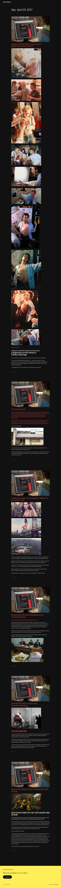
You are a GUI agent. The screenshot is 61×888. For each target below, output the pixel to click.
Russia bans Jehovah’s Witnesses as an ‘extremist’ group (27, 616)
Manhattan (17, 566)
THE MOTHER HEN (19, 731)
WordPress (56, 884)
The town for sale (18, 409)
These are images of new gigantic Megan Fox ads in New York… (29, 499)
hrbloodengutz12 (15, 347)
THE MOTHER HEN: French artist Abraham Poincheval (24, 704)
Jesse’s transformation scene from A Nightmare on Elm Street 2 (26, 45)
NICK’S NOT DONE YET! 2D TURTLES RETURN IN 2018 (29, 790)
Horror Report (7, 2)
